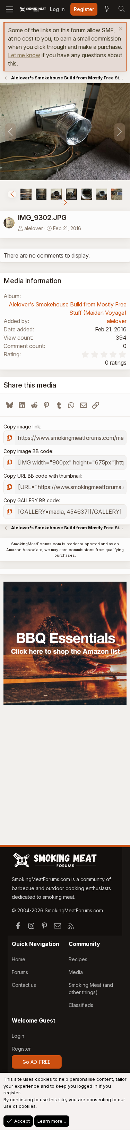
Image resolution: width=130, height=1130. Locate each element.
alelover (33, 228)
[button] (12, 194)
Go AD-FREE (37, 1062)
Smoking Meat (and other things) (91, 988)
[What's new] (106, 9)
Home (18, 959)
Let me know (24, 55)
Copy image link (21, 426)
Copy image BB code (27, 451)
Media (76, 972)
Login (18, 1036)
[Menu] (9, 9)
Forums (20, 972)
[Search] (121, 9)
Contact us (24, 985)
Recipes (78, 959)
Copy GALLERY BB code (31, 500)
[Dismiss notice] (120, 29)
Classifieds (81, 1005)
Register (21, 1049)
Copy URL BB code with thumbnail (42, 476)
